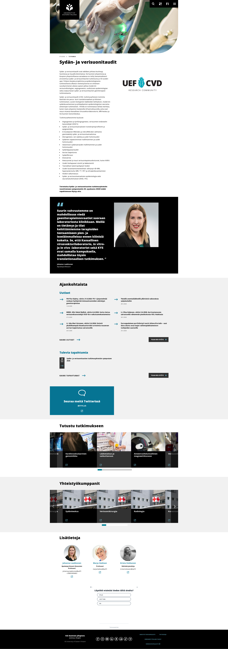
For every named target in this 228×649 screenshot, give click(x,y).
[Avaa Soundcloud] (121, 639)
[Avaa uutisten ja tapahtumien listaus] (160, 4)
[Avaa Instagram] (102, 639)
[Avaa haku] (153, 4)
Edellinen (53, 450)
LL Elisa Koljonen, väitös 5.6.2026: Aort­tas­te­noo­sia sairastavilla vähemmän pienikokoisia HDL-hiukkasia (142, 313)
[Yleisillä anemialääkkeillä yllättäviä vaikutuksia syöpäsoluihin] (116, 302)
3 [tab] (108, 469)
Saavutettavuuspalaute (147, 634)
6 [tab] (121, 469)
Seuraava (174, 450)
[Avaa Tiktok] (126, 639)
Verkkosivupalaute (152, 644)
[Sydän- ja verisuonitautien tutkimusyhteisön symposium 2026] (62, 366)
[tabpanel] (80, 450)
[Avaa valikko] (174, 4)
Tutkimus (72, 56)
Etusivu (62, 56)
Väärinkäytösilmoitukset (153, 639)
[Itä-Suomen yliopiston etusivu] (69, 10)
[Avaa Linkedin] (112, 639)
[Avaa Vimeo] (130, 639)
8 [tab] (130, 469)
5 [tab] (117, 469)
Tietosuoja (162, 634)
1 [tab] (100, 469)
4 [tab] (112, 469)
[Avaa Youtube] (107, 639)
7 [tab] (125, 469)
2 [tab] (104, 469)
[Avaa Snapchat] (116, 639)
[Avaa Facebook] (98, 639)
